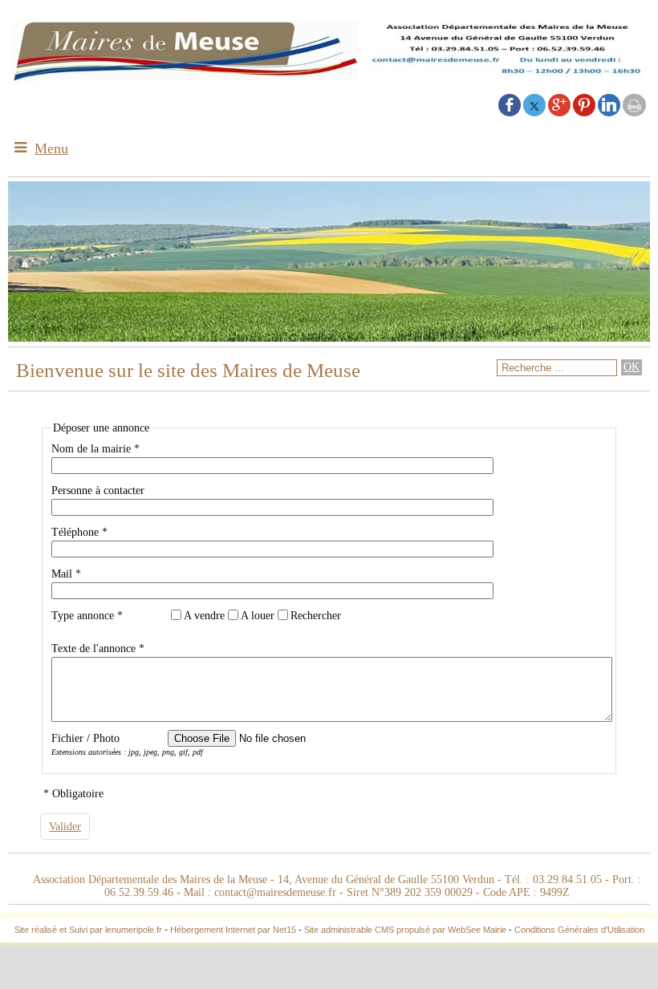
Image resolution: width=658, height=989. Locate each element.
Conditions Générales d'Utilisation (579, 929)
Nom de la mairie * (95, 449)
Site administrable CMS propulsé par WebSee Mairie (405, 929)
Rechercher (315, 616)
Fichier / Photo (85, 738)
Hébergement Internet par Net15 (233, 929)
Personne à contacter (97, 490)
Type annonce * (87, 616)
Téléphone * (79, 532)
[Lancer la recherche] (631, 367)
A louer (257, 616)
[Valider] (65, 826)
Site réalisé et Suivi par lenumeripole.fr (88, 929)
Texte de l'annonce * (97, 648)
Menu (51, 148)
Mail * (66, 574)
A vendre (204, 616)
